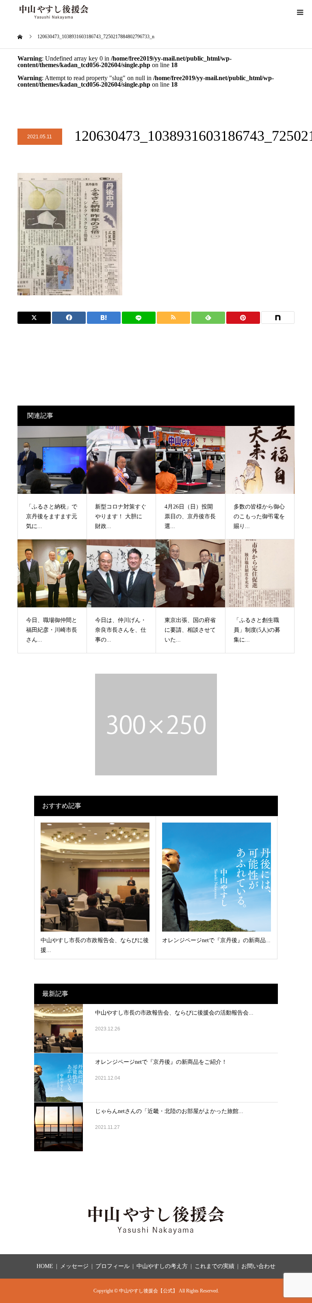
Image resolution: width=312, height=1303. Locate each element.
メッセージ (74, 1266)
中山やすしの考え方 (162, 1266)
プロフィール (112, 1266)
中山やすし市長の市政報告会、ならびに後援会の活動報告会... (174, 1013)
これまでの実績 (214, 1266)
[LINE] (139, 318)
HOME (45, 1266)
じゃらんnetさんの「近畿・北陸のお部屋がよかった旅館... (169, 1111)
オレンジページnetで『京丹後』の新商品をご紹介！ (161, 1062)
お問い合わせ (258, 1266)
